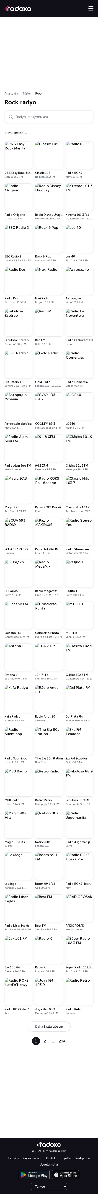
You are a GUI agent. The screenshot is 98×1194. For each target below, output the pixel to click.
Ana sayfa (11, 93)
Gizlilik (51, 1158)
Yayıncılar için (32, 1158)
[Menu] (90, 8)
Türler (26, 93)
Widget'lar (82, 1158)
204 (62, 1041)
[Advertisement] (49, 55)
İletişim (13, 1158)
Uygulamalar (49, 1164)
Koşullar (65, 1158)
